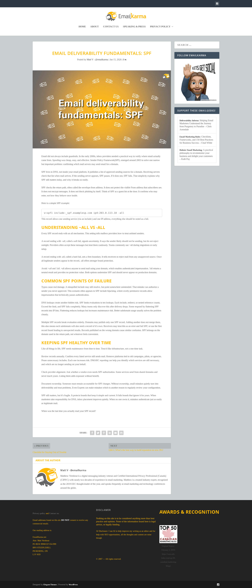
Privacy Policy (160, 26)
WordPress (73, 584)
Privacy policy (39, 513)
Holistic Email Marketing (191, 150)
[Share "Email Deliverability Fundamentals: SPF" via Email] (115, 433)
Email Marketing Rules (190, 137)
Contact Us (111, 26)
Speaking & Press (134, 26)
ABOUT (94, 26)
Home (82, 26)
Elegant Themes (50, 584)
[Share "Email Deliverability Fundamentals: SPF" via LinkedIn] (110, 433)
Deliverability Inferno (189, 120)
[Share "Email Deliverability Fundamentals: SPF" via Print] (121, 433)
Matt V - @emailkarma (97, 59)
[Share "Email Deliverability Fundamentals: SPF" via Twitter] (98, 433)
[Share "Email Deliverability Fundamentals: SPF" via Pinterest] (104, 433)
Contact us (54, 513)
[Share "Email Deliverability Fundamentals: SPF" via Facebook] (92, 433)
